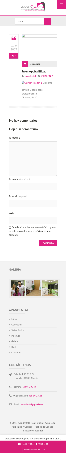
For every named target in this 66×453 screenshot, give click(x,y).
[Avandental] (33, 8)
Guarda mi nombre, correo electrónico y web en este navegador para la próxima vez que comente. (32, 231)
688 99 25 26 (29, 444)
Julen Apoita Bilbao (34, 71)
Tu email (18, 196)
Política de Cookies (44, 427)
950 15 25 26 (43, 444)
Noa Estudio (37, 423)
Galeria (14, 341)
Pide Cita (15, 336)
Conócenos (16, 325)
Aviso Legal (50, 423)
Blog (13, 347)
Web (11, 213)
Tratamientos (17, 330)
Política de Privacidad (22, 427)
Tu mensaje (14, 138)
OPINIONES (47, 76)
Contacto (16, 353)
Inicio (14, 319)
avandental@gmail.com (32, 449)
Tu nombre (19, 179)
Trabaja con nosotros (33, 431)
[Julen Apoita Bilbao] (14, 38)
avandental (30, 76)
